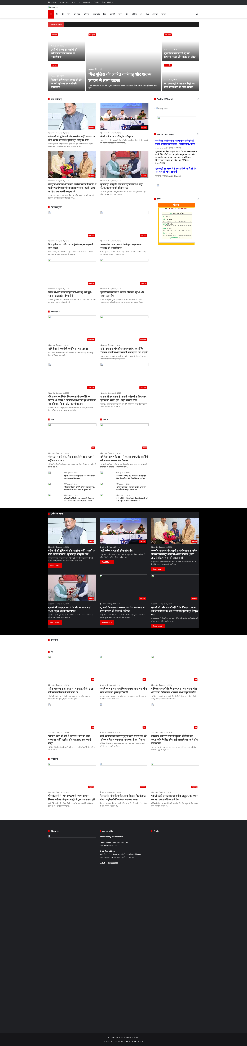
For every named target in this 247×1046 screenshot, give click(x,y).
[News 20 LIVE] (54, 7)
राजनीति (112, 14)
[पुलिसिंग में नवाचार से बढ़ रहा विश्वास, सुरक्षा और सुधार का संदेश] (180, 46)
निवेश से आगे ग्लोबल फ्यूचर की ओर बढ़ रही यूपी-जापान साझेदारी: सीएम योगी (66, 83)
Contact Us (86, 2)
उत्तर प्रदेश (96, 14)
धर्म (141, 14)
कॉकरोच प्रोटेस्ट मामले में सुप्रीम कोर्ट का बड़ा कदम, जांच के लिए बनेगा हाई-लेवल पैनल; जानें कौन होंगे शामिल (174, 739)
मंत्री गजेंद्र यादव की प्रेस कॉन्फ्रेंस (116, 136)
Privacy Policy (107, 2)
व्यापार (120, 14)
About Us (76, 2)
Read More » (55, 565)
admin (52, 133)
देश (63, 14)
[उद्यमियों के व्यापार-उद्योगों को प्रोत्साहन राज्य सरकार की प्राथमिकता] (66, 46)
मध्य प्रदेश (77, 14)
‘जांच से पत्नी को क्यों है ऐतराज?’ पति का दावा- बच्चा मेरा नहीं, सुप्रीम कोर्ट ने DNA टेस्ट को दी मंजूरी (69, 739)
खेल (127, 14)
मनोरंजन (134, 14)
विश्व (57, 14)
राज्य (68, 14)
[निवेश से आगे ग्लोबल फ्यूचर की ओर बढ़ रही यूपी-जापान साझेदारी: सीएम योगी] (66, 76)
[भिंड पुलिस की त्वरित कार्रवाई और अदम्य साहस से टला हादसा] (123, 61)
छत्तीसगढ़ (86, 14)
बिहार (104, 14)
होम (51, 14)
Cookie (97, 2)
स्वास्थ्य (163, 14)
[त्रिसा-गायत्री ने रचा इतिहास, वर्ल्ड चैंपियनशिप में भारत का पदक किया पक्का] (49, 472)
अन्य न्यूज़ (155, 14)
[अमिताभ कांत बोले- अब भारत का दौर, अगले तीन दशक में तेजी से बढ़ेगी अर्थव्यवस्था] (101, 484)
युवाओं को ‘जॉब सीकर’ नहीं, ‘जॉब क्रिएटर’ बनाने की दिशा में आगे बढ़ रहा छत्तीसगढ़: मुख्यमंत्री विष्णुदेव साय (174, 611)
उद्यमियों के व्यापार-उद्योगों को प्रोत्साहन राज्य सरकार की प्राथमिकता (64, 53)
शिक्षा (147, 14)
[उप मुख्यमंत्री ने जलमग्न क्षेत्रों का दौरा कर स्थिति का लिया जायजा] (180, 76)
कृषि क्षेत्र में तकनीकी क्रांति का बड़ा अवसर (68, 348)
